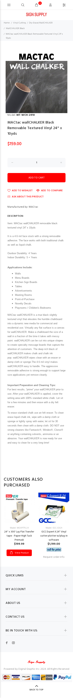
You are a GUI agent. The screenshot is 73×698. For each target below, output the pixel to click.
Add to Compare (52, 190)
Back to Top (36, 690)
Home (7, 23)
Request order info (54, 557)
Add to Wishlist (22, 190)
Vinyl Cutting (19, 23)
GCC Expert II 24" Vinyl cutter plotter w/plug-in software (54, 536)
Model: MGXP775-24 (19, 528)
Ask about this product (28, 197)
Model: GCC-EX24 (54, 528)
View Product (21, 553)
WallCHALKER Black (15, 28)
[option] (36, 82)
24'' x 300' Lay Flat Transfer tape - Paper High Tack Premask (19, 536)
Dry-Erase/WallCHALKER (41, 23)
